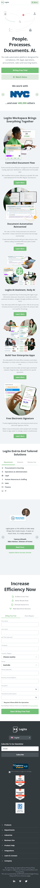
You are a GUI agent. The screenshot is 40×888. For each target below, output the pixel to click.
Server (3, 661)
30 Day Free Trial (20, 70)
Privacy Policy (30, 868)
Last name (4, 629)
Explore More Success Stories (20, 552)
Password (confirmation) (8, 694)
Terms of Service (34, 705)
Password (4, 686)
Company (4, 645)
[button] (3, 94)
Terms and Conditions (28, 870)
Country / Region (6, 653)
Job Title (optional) (6, 637)
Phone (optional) (6, 669)
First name (4, 621)
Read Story (20, 547)
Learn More (20, 183)
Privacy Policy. (20, 872)
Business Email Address (8, 678)
